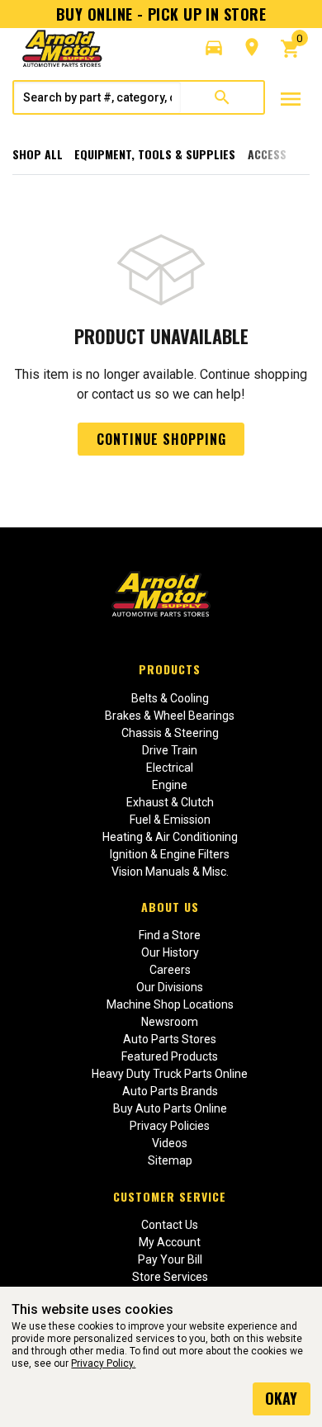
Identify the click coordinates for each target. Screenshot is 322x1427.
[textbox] (97, 97)
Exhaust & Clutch (170, 802)
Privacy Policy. (103, 1363)
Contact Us (169, 1224)
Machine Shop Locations (170, 1004)
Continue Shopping (161, 439)
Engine (169, 784)
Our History (170, 952)
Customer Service (169, 1196)
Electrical (169, 767)
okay (281, 1398)
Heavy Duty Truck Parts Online (170, 1073)
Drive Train (169, 750)
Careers (170, 969)
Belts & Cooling (170, 698)
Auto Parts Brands (170, 1091)
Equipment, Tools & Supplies (154, 154)
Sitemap (170, 1160)
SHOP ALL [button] (37, 154)
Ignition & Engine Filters (170, 854)
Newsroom (169, 1021)
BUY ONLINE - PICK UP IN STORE (161, 14)
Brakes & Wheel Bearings (169, 715)
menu (290, 99)
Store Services (170, 1276)
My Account (170, 1242)
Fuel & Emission (170, 819)
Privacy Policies (170, 1125)
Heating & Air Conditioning (170, 836)
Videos (169, 1143)
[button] (214, 48)
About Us (170, 906)
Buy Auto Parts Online (170, 1108)
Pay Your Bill (170, 1259)
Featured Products (169, 1056)
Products (170, 669)
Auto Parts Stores (169, 1039)
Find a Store (170, 935)
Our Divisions (169, 987)
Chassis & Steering (170, 732)
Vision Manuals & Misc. (170, 871)
